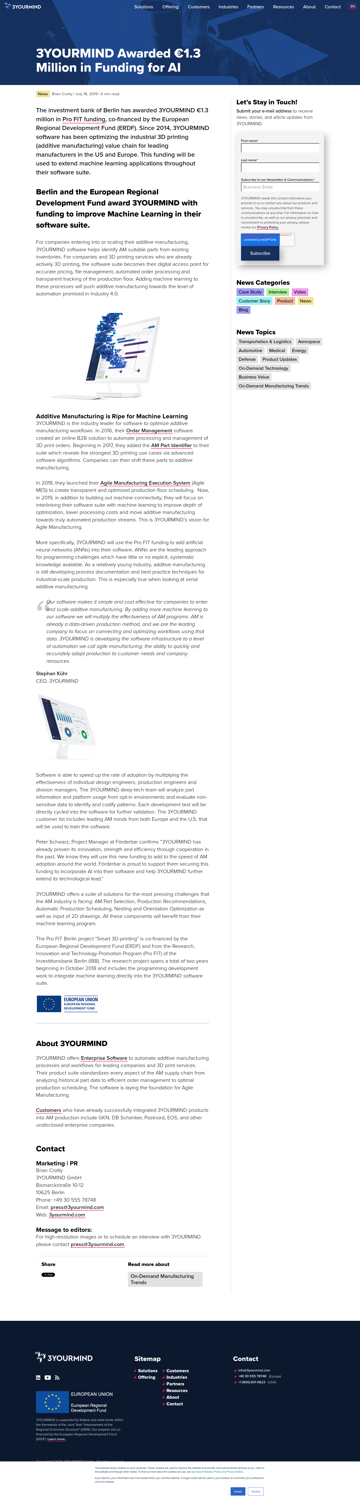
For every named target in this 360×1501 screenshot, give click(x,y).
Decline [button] (255, 1491)
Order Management (149, 430)
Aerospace (309, 341)
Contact (333, 7)
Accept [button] (238, 1491)
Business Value (254, 377)
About (309, 7)
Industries (228, 7)
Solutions (143, 7)
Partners (255, 7)
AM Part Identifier (171, 445)
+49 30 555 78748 (252, 1376)
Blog (243, 309)
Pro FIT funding (83, 119)
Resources (283, 7)
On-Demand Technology (263, 368)
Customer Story (254, 301)
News (305, 301)
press (57, 1207)
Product (285, 301)
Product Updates (279, 359)
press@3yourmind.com (97, 1244)
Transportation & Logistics (265, 341)
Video (300, 292)
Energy (299, 350)
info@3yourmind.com (254, 1370)
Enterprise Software (104, 1058)
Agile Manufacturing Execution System (145, 483)
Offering (170, 7)
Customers (199, 7)
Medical (277, 350)
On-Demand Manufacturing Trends (162, 1279)
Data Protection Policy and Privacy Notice (219, 1471)
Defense (247, 359)
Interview (278, 292)
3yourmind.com (67, 1215)
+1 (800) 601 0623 (251, 1382)
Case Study (250, 292)
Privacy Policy (267, 227)
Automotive (250, 350)
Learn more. (57, 1439)
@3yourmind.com (84, 1207)
